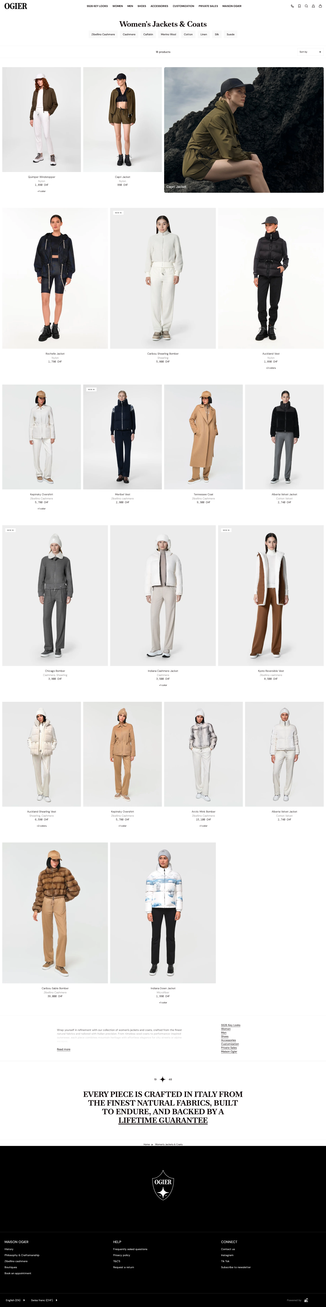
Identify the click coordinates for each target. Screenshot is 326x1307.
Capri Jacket (122, 177)
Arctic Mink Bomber (203, 811)
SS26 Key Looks (230, 1025)
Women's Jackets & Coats (169, 1144)
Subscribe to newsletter (236, 1267)
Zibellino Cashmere (103, 34)
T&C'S (116, 1261)
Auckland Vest (271, 353)
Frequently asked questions (130, 1249)
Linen (204, 34)
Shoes (224, 1036)
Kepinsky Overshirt (41, 494)
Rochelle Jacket (55, 353)
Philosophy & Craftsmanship (22, 1255)
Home (147, 1144)
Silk (217, 34)
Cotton (188, 34)
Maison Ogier (229, 1051)
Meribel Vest (122, 494)
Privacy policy (121, 1255)
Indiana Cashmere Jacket (163, 671)
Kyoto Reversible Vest (271, 671)
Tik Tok (225, 1261)
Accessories (228, 1040)
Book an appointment (18, 1273)
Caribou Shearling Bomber (163, 353)
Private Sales (229, 1047)
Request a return (123, 1267)
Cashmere (129, 34)
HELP (117, 1242)
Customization (230, 1044)
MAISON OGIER (16, 1242)
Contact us (228, 1249)
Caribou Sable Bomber (55, 988)
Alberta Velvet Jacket (284, 494)
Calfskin (148, 34)
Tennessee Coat (203, 494)
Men (223, 1032)
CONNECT (229, 1242)
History (9, 1249)
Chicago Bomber (55, 671)
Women (226, 1029)
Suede (231, 34)
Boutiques (11, 1267)
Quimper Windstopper (41, 177)
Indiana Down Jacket (163, 988)
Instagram (227, 1255)
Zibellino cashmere (16, 1261)
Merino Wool (168, 34)
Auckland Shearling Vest (41, 811)
